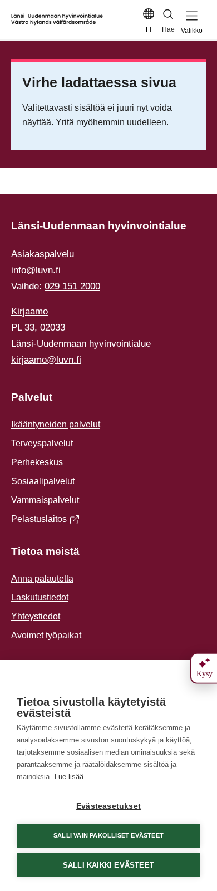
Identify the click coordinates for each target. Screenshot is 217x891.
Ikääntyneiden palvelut (55, 424)
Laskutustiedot (39, 597)
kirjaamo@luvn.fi (46, 360)
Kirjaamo (29, 311)
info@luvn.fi (36, 270)
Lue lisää (69, 776)
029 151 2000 (72, 286)
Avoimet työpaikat (46, 635)
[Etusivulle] (57, 19)
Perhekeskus (37, 462)
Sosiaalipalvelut (43, 481)
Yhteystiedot (35, 616)
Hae (168, 29)
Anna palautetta (42, 578)
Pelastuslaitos (42, 520)
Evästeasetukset (108, 806)
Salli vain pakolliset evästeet (108, 835)
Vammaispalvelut (45, 500)
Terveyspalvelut (42, 443)
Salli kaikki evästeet (108, 865)
